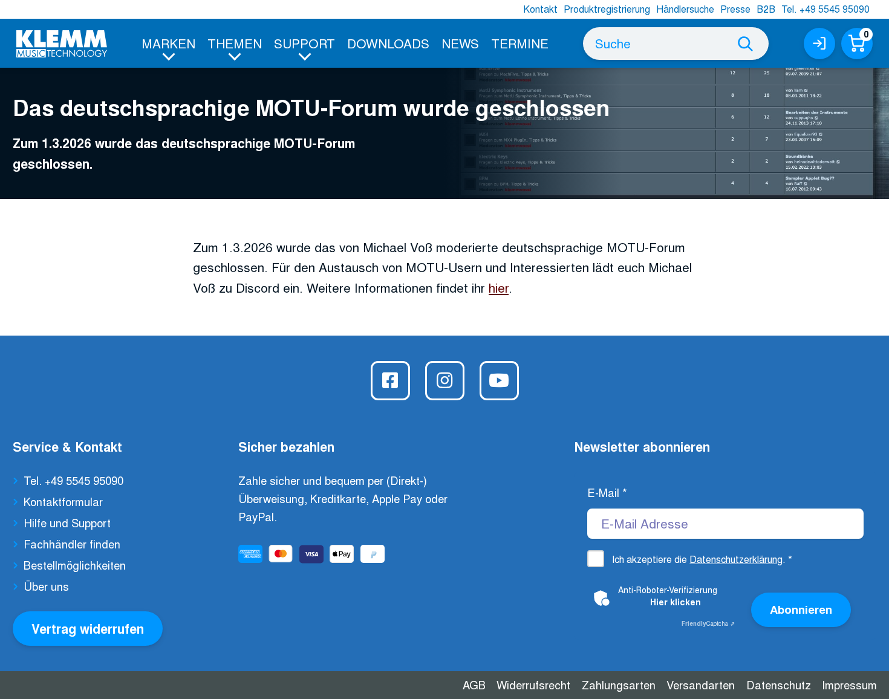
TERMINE (520, 43)
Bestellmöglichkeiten (75, 565)
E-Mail (607, 492)
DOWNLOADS (388, 43)
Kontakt (540, 9)
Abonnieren (801, 609)
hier (499, 287)
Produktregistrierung (607, 9)
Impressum (849, 684)
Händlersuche (685, 9)
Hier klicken (675, 602)
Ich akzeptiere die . (702, 559)
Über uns (46, 586)
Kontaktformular (63, 501)
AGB (474, 684)
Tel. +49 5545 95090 (825, 9)
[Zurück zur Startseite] (61, 43)
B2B (766, 9)
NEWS (460, 43)
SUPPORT (304, 43)
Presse (735, 9)
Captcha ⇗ (708, 623)
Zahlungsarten (619, 684)
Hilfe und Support (67, 522)
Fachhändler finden (72, 543)
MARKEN (168, 43)
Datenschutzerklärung (736, 559)
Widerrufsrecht (533, 684)
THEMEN (234, 43)
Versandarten (700, 684)
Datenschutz (778, 684)
